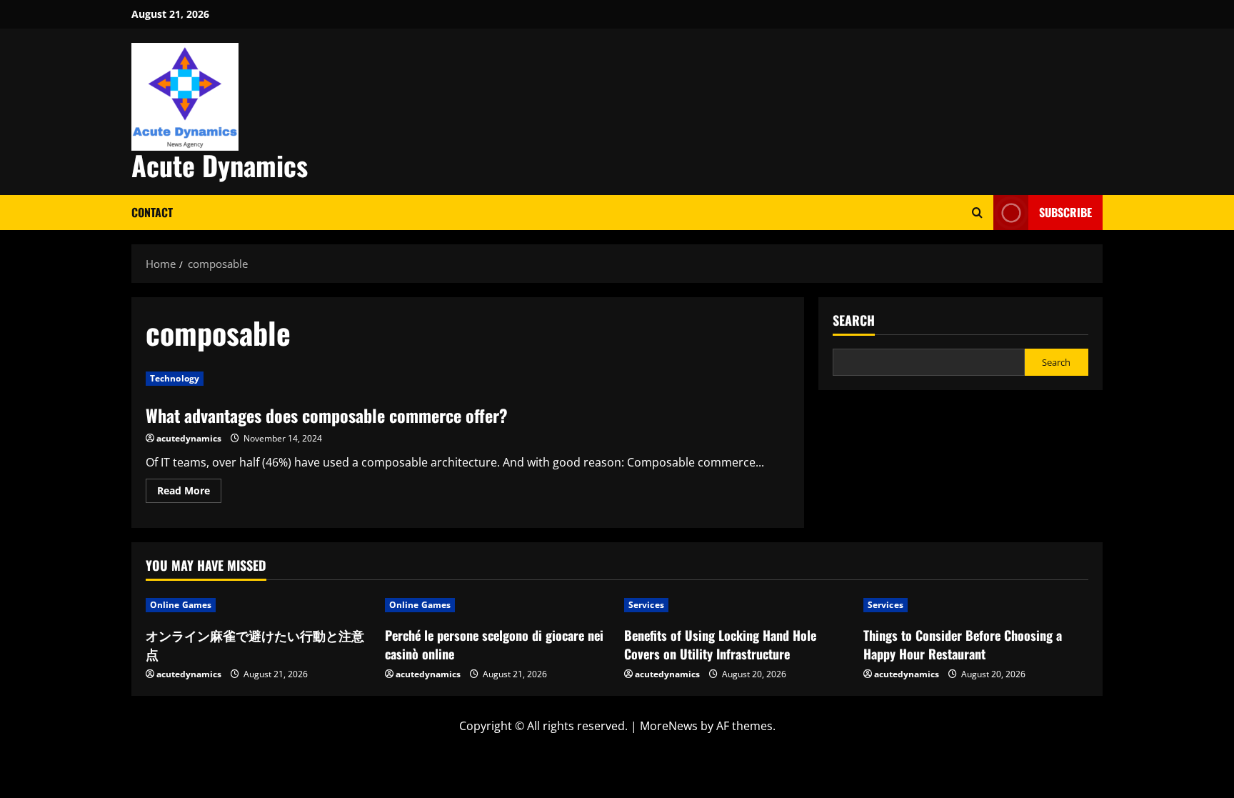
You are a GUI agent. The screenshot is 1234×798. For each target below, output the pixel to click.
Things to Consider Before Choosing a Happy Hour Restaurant (962, 644)
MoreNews (669, 726)
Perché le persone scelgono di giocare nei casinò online (494, 644)
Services (646, 605)
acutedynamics (188, 438)
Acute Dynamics (219, 165)
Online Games (180, 605)
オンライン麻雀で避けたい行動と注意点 (255, 644)
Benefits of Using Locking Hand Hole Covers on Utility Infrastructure (720, 644)
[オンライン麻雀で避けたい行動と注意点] (258, 605)
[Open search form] (977, 212)
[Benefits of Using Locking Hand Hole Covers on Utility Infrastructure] (736, 605)
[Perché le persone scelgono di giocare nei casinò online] (497, 605)
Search (854, 320)
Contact (152, 212)
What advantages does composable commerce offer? (327, 415)
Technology (174, 378)
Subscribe (1065, 212)
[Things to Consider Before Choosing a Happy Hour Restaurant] (975, 605)
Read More (189, 493)
